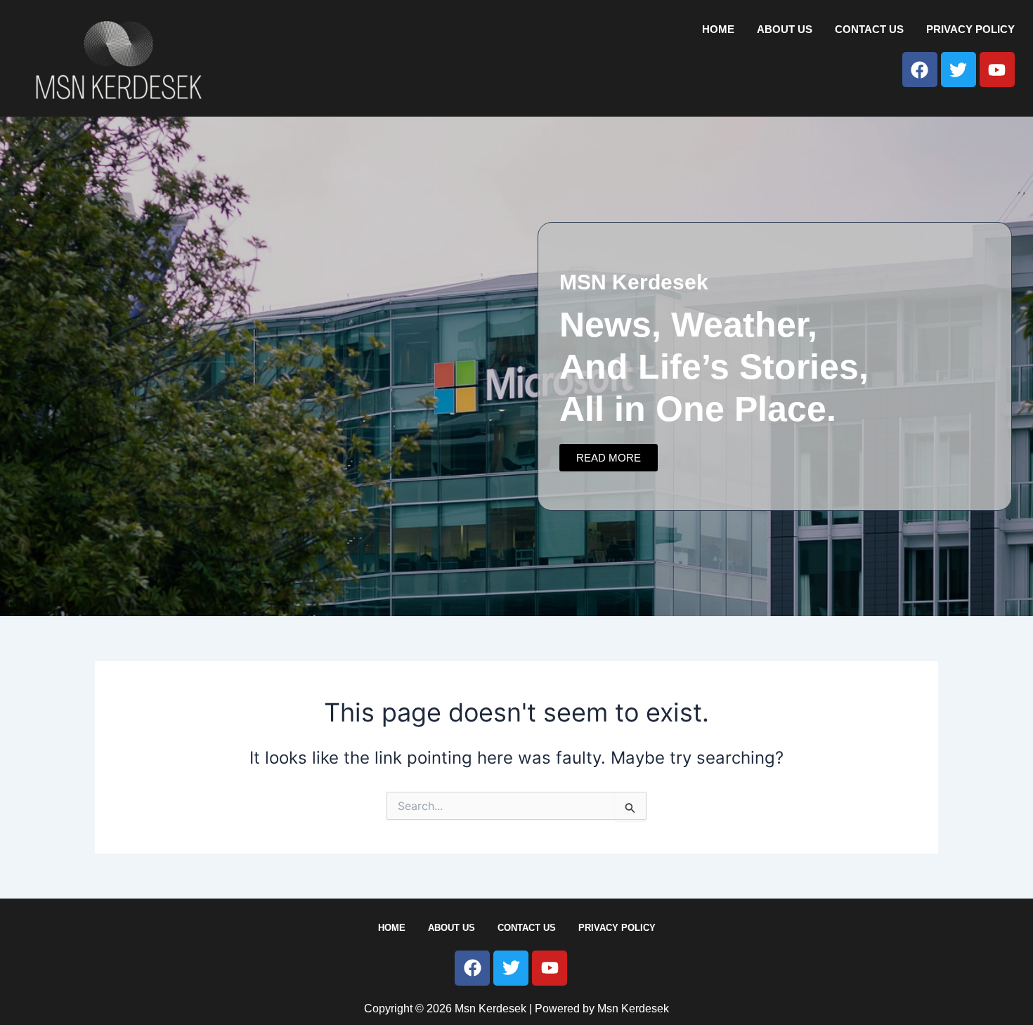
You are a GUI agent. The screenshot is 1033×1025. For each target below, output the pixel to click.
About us (784, 29)
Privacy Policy (970, 29)
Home (718, 29)
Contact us (869, 29)
